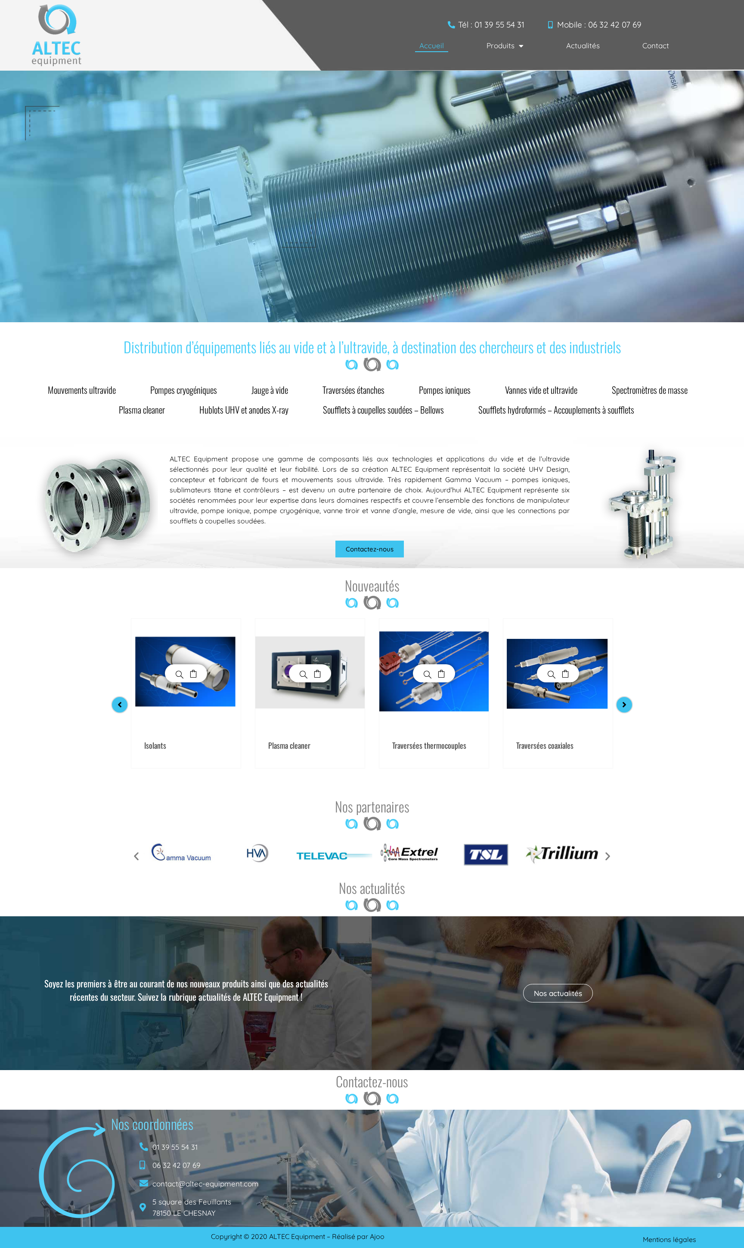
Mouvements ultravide (82, 389)
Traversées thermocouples (429, 745)
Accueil (431, 45)
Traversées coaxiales (545, 745)
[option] (186, 693)
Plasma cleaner (142, 409)
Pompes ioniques (445, 389)
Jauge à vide (269, 389)
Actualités (583, 45)
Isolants (155, 745)
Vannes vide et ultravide (541, 389)
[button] (136, 855)
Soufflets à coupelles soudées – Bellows (383, 409)
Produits (501, 45)
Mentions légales (669, 1239)
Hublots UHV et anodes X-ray (243, 409)
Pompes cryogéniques (183, 389)
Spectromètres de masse (650, 389)
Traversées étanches (353, 389)
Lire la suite (193, 673)
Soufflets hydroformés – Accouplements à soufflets (556, 409)
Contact (655, 45)
